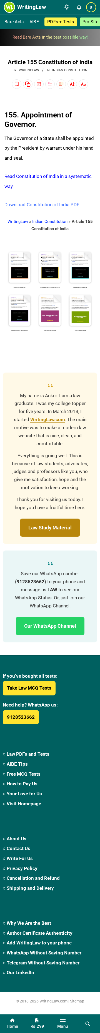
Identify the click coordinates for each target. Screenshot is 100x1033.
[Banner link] (50, 37)
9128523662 (21, 717)
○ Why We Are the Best (27, 923)
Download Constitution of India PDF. (42, 204)
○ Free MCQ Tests (22, 774)
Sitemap (77, 1001)
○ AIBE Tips (15, 764)
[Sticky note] (39, 84)
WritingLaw (18, 221)
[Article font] (83, 84)
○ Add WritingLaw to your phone (37, 943)
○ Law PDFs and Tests (26, 754)
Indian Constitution (70, 70)
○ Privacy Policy (20, 868)
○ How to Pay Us (20, 783)
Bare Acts (14, 21)
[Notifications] (79, 7)
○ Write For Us (18, 858)
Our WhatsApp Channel (50, 626)
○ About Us (14, 838)
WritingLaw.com (47, 419)
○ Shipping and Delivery (28, 888)
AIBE (34, 21)
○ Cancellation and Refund (31, 878)
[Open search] (87, 1023)
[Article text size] (72, 84)
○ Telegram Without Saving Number (41, 963)
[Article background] (61, 84)
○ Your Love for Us (22, 793)
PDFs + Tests (60, 21)
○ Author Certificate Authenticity (37, 933)
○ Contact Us (16, 848)
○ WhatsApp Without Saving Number (42, 953)
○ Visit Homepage (22, 803)
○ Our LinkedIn (18, 972)
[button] (67, 7)
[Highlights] (50, 84)
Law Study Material (50, 528)
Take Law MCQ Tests (29, 688)
